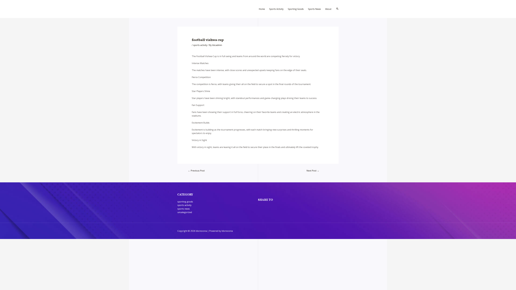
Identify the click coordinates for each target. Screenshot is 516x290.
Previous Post (196, 170)
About (328, 9)
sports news (183, 208)
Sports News (314, 9)
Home (262, 9)
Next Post (313, 170)
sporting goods (185, 201)
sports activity (200, 45)
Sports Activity (276, 9)
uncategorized (184, 212)
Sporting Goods (296, 9)
